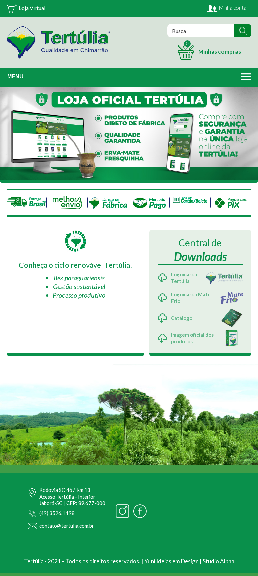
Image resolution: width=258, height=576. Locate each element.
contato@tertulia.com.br (66, 526)
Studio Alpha (218, 561)
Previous (8, 132)
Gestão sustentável (79, 286)
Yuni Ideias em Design (171, 561)
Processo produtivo (79, 295)
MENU (15, 76)
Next (250, 132)
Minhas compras (213, 47)
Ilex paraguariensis (79, 278)
